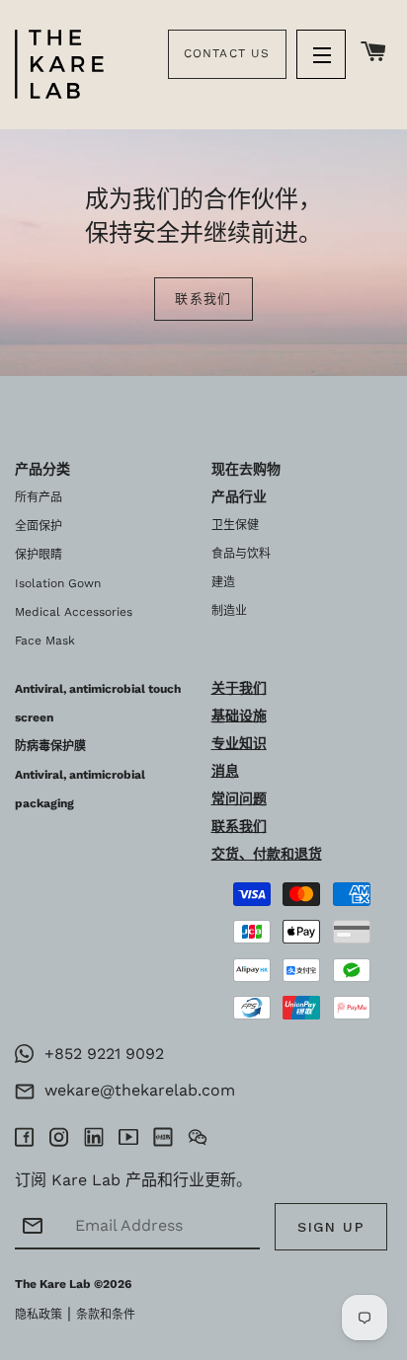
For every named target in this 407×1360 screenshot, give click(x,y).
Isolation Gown (58, 583)
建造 (223, 582)
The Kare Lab (53, 1284)
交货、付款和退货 (266, 854)
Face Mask (45, 640)
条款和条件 (105, 1315)
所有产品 (38, 497)
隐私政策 (38, 1315)
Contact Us (227, 53)
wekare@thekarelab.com (135, 1090)
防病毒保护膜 (50, 746)
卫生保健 (235, 525)
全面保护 (38, 526)
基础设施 (239, 715)
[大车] (374, 53)
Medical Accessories (73, 612)
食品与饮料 (241, 554)
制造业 (229, 611)
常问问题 (239, 798)
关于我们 (239, 688)
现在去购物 (246, 469)
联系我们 (203, 298)
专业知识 (239, 743)
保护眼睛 (38, 555)
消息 (225, 771)
